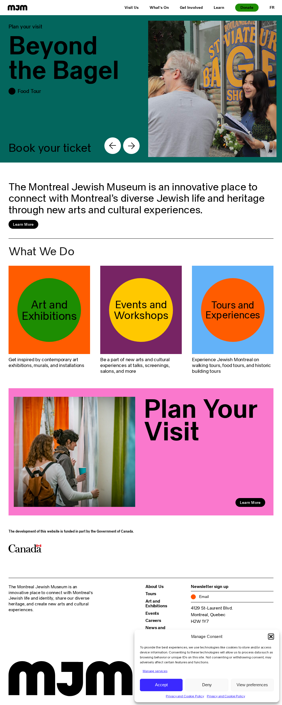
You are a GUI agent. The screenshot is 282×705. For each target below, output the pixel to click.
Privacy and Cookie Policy (185, 696)
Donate (246, 7)
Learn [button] (219, 7)
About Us (154, 586)
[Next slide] (131, 145)
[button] (271, 636)
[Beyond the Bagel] (141, 89)
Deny (207, 684)
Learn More (23, 224)
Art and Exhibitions (156, 603)
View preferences (252, 684)
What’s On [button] (159, 7)
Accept (161, 684)
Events (152, 613)
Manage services (155, 671)
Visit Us (131, 7)
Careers (153, 620)
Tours (150, 593)
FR (272, 7)
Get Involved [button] (191, 7)
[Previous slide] (112, 145)
